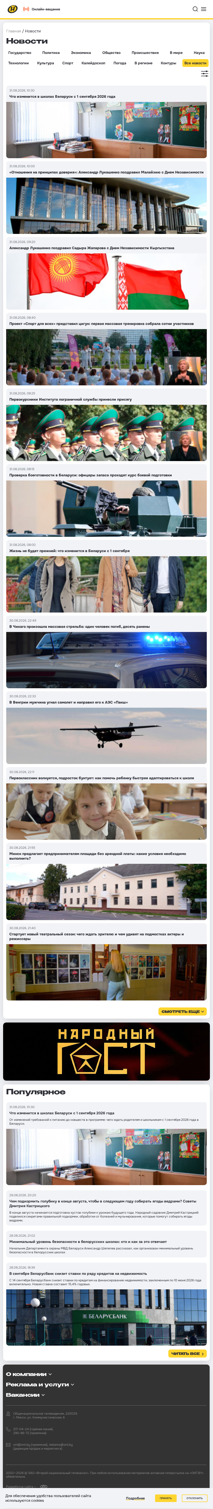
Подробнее (135, 1498)
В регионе (143, 63)
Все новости (195, 63)
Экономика (81, 52)
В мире (176, 52)
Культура (45, 63)
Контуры (168, 63)
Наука (199, 52)
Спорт (67, 63)
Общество (111, 52)
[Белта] (42, 1487)
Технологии (18, 63)
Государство (19, 52)
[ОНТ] (12, 9)
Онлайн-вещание (46, 9)
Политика (51, 52)
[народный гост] (106, 1052)
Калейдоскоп (93, 63)
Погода (120, 63)
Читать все (185, 1354)
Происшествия (145, 52)
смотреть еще (181, 1012)
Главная (13, 31)
